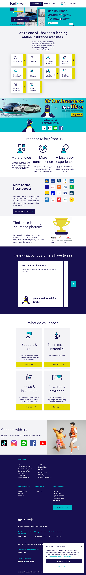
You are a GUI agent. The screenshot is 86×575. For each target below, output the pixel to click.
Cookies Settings (63, 567)
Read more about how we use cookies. (60, 556)
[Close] (81, 546)
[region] (63, 558)
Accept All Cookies (63, 561)
